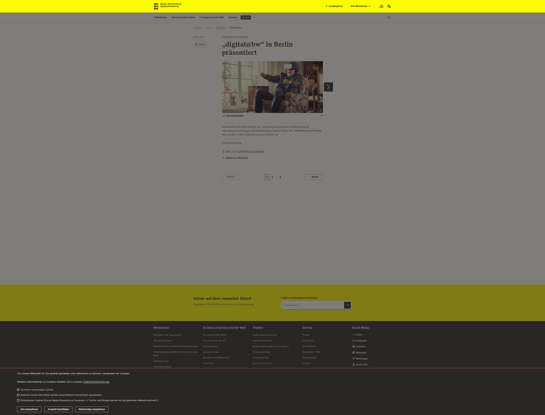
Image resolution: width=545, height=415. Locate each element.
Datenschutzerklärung (96, 381)
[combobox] (360, 6)
